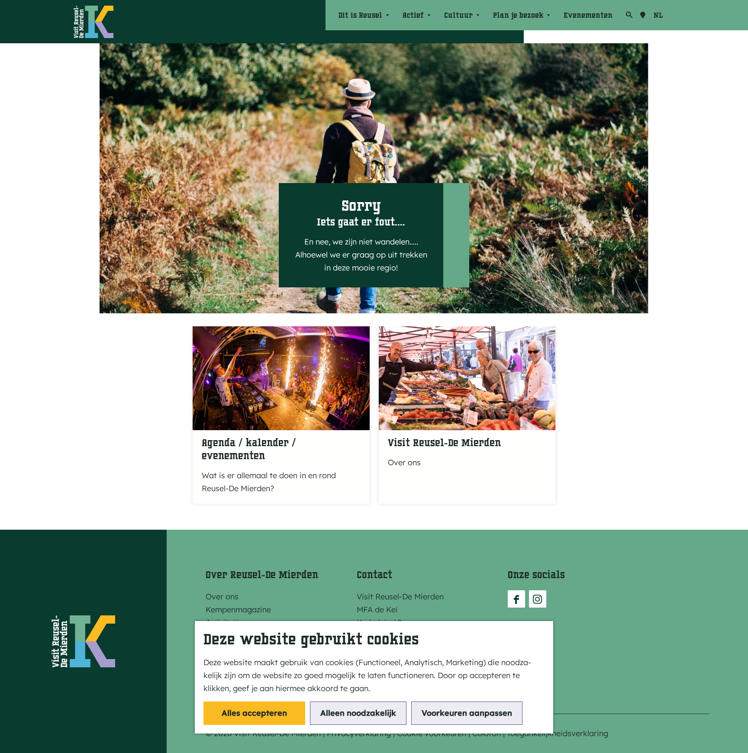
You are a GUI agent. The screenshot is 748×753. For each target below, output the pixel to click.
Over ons (222, 597)
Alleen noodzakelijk (358, 713)
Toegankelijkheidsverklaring (557, 733)
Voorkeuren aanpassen (467, 713)
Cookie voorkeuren (431, 733)
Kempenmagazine (238, 610)
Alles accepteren (254, 713)
